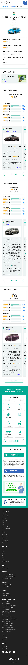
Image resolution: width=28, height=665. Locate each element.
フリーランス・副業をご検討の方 (9, 574)
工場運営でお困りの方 (6, 586)
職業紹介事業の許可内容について (9, 629)
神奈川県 (3, 555)
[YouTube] (14, 653)
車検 (8, 224)
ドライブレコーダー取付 (11, 131)
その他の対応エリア (6, 561)
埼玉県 (3, 553)
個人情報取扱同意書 (6, 621)
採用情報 (3, 648)
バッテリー (4, 538)
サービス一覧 (4, 534)
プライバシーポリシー (6, 615)
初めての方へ (4, 514)
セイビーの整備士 (5, 526)
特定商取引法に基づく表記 (7, 623)
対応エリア (4, 522)
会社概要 (3, 646)
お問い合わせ (4, 639)
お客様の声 (4, 518)
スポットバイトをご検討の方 (8, 576)
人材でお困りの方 (5, 584)
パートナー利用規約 (6, 603)
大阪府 (8, 329)
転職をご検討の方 (5, 578)
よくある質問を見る (14, 441)
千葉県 (8, 222)
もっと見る (4, 81)
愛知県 (3, 557)
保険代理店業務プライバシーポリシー (10, 619)
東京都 (8, 130)
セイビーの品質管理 (6, 528)
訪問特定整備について (6, 631)
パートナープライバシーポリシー (9, 617)
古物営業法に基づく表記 (7, 625)
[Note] (3, 653)
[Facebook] (10, 653)
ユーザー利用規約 (5, 601)
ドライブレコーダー (6, 536)
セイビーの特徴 (5, 516)
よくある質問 (4, 637)
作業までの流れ (5, 520)
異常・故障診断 (5, 540)
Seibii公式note (5, 595)
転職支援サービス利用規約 (7, 627)
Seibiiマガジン (5, 593)
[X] (6, 653)
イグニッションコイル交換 (12, 330)
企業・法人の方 (5, 568)
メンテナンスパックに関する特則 (9, 605)
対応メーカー (4, 524)
